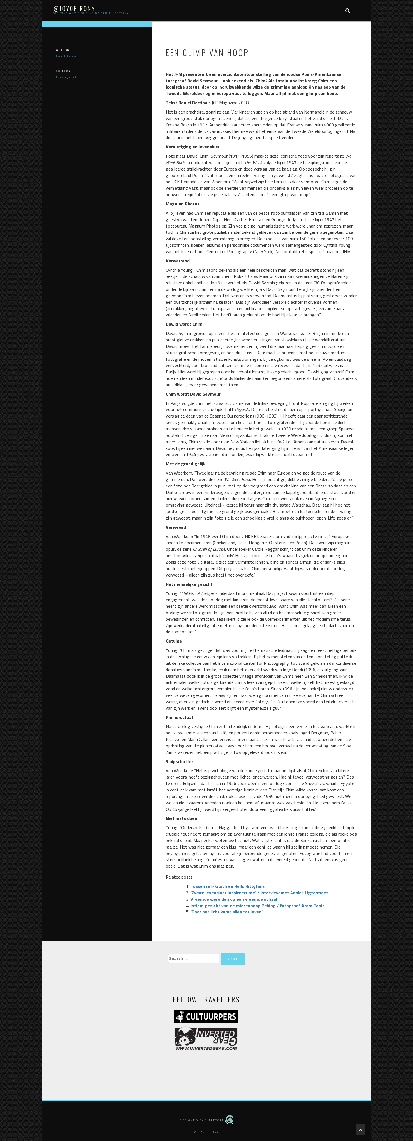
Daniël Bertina (66, 56)
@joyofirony (74, 8)
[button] (347, 10)
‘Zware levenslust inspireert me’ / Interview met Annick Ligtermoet (259, 892)
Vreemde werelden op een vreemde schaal (233, 899)
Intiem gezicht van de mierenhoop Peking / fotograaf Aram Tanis (257, 905)
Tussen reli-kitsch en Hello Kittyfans (227, 886)
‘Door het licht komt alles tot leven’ (226, 911)
